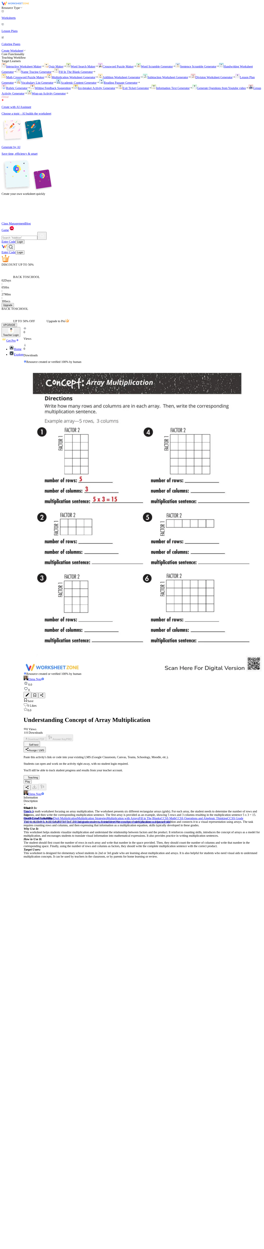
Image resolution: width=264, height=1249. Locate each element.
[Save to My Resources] (34, 695)
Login (20, 241)
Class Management (13, 223)
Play (27, 781)
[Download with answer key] (42, 787)
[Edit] (27, 695)
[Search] (42, 236)
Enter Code (8, 241)
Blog (28, 223)
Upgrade (7, 305)
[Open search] (11, 247)
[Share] (41, 695)
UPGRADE (9, 325)
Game (5, 230)
